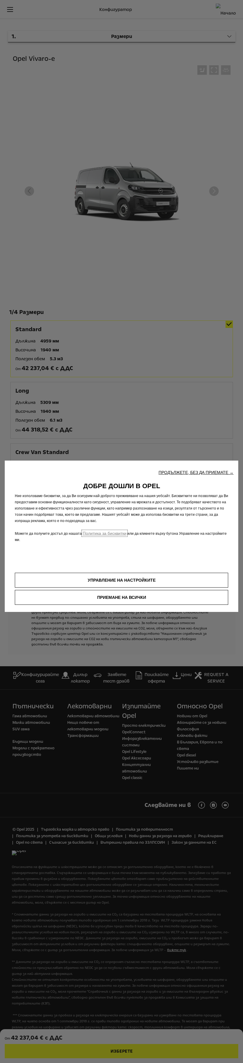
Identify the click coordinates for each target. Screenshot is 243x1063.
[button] (196, 472)
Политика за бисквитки (105, 533)
